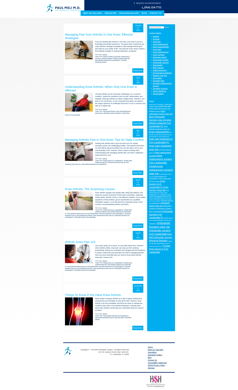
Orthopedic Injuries (160, 60)
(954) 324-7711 (152, 7)
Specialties (110, 13)
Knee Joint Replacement (123, 111)
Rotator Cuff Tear (160, 76)
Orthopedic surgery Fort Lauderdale (85, 217)
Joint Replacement (160, 44)
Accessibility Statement (157, 363)
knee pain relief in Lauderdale (160, 134)
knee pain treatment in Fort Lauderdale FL (111, 213)
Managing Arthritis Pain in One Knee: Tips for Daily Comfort (104, 139)
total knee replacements (157, 243)
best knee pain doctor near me (116, 162)
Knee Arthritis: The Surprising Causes (90, 189)
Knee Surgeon (159, 55)
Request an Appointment (148, 3)
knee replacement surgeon (85, 215)
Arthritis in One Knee (114, 56)
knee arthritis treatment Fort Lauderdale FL (108, 60)
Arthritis (105, 54)
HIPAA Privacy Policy (156, 365)
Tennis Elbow (158, 94)
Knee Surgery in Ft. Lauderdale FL (157, 184)
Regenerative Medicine (162, 73)
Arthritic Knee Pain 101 (80, 242)
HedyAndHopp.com (159, 386)
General (156, 39)
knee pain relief (119, 317)
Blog (144, 13)
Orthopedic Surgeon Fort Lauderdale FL (161, 214)
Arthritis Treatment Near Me (121, 58)
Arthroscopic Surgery (109, 111)
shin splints (157, 78)
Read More (137, 70)
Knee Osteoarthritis (92, 213)
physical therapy (158, 240)
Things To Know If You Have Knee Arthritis (93, 295)
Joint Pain (157, 42)
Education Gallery (129, 13)
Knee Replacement (160, 52)
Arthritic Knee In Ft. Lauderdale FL (113, 160)
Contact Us (155, 13)
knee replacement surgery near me (103, 215)
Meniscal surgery (160, 57)
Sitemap (151, 368)
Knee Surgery (99, 113)
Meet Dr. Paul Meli (92, 13)
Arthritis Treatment (107, 58)
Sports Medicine (159, 91)
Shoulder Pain (158, 81)
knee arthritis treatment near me (76, 213)
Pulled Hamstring (160, 70)
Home (150, 347)
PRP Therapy (158, 68)
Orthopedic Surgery (161, 62)
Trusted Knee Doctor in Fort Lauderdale (159, 249)
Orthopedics (158, 65)
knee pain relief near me (163, 136)
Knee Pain (157, 49)
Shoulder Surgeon (160, 89)
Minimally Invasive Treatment (112, 113)
